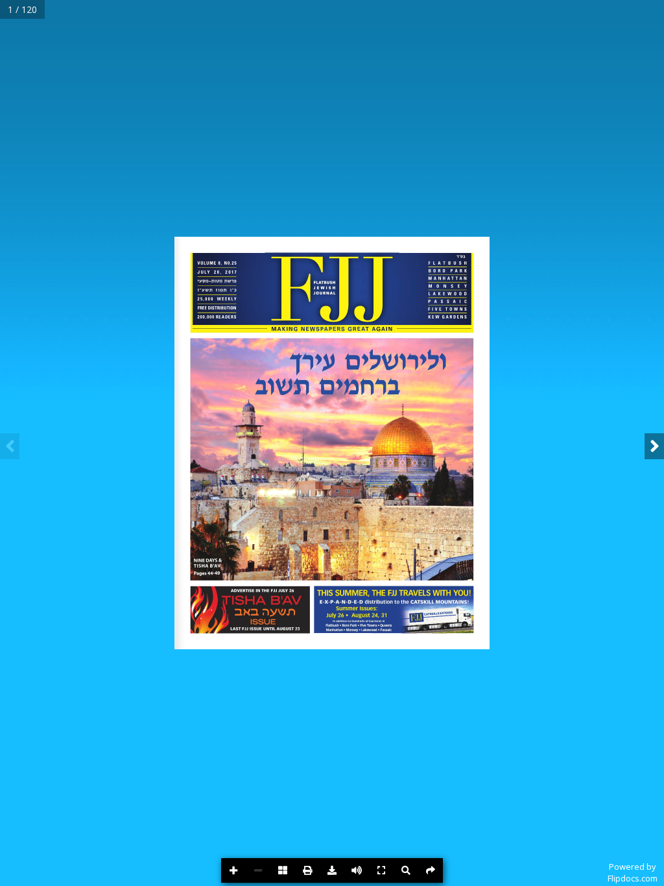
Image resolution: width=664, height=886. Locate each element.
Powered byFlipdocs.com (633, 872)
